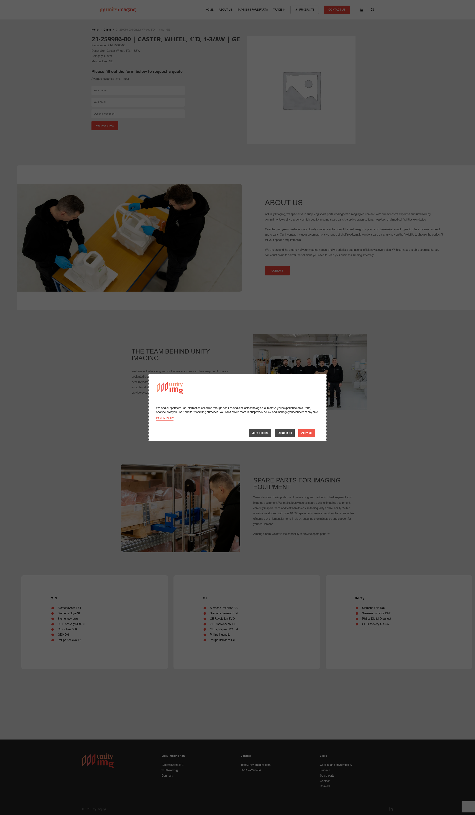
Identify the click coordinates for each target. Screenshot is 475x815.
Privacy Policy (164, 418)
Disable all (285, 433)
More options (259, 433)
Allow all (306, 433)
